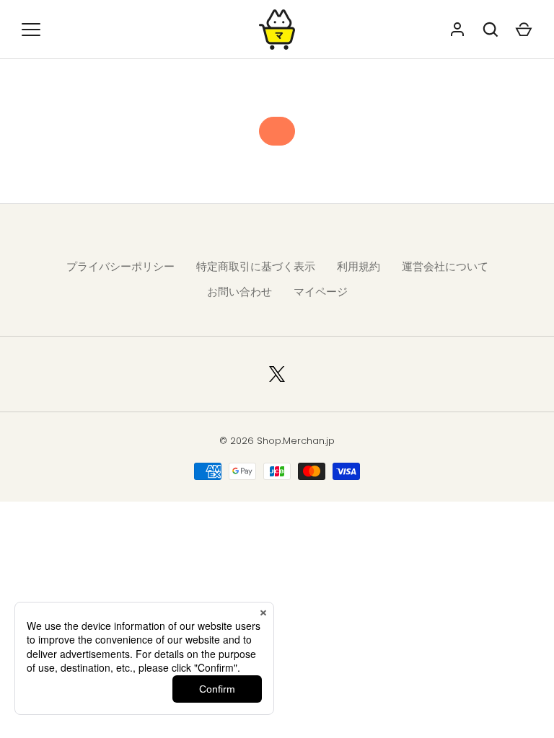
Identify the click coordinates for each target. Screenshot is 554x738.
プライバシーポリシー (120, 266)
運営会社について (445, 266)
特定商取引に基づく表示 (255, 266)
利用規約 (358, 266)
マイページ (321, 291)
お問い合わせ (239, 291)
